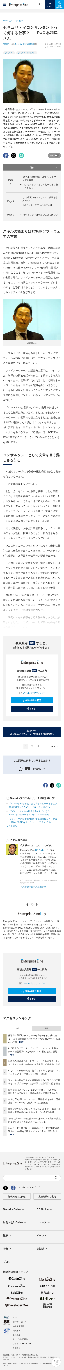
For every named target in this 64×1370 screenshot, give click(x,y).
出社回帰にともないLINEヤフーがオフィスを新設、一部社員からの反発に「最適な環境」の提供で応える (34, 1091)
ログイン (33, 708)
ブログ (7, 1261)
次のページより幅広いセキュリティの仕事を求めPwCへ (32, 732)
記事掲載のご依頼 (16, 1196)
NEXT (53, 746)
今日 (18, 1028)
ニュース (42, 1222)
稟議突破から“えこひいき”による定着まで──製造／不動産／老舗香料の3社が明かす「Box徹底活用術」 (34, 1110)
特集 (5, 1248)
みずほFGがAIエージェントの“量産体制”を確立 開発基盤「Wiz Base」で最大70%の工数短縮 (34, 1101)
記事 (5, 1235)
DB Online (40, 850)
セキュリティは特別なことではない (40, 214)
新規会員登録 (33, 700)
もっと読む (11, 825)
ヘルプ (15, 1317)
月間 (46, 1028)
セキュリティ (9, 53)
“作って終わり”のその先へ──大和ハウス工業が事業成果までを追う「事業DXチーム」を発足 (34, 1120)
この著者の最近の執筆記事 (33, 887)
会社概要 (16, 1334)
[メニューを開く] (4, 4)
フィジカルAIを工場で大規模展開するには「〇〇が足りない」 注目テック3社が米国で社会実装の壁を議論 (34, 1082)
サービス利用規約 (20, 1339)
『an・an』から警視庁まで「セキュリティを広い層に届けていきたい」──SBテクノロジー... (33, 805)
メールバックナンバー (34, 692)
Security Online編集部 (24, 43)
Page (10, 201)
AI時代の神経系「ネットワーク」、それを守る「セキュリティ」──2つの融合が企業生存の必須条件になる (34, 1062)
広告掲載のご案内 (47, 1196)
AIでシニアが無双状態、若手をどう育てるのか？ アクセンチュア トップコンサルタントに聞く (34, 1072)
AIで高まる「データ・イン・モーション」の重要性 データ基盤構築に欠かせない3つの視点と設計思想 (34, 1050)
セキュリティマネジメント (26, 53)
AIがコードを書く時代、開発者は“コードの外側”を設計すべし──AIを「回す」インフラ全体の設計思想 (33, 1129)
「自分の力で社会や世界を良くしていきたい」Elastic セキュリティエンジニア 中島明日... (31, 813)
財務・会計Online (13, 1222)
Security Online (12, 1209)
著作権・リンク (19, 1321)
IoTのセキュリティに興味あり (37, 205)
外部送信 (16, 1347)
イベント (42, 1235)
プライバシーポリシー (22, 1343)
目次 (32, 167)
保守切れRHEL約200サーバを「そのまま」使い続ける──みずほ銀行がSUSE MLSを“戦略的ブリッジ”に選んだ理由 (34, 1038)
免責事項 (16, 1330)
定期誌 (40, 1248)
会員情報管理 (18, 1326)
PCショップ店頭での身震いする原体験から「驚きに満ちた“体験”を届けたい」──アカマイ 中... (33, 820)
